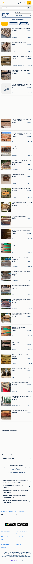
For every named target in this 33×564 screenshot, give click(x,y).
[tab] (3, 15)
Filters (5, 23)
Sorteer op (17, 12)
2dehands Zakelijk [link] (6, 531)
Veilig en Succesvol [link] (21, 531)
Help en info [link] (4, 534)
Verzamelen (12, 23)
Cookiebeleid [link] (19, 537)
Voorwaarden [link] (20, 534)
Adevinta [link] (18, 544)
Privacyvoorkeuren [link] (6, 540)
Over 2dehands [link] (5, 544)
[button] (21, 2)
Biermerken (23, 23)
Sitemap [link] (3, 547)
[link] (3, 2)
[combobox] (14, 7)
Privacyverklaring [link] (6, 537)
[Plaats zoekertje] (29, 2)
